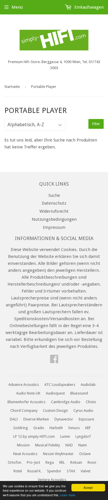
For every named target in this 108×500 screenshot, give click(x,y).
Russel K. (34, 471)
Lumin (65, 436)
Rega (50, 462)
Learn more (67, 495)
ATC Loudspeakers (59, 384)
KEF (88, 428)
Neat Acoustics (25, 454)
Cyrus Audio (83, 410)
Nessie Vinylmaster (58, 454)
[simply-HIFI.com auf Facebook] (54, 360)
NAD (69, 445)
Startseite (12, 86)
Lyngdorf (83, 436)
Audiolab (88, 384)
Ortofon (14, 462)
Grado (38, 428)
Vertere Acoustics (52, 480)
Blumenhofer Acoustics (26, 402)
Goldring (20, 428)
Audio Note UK (28, 393)
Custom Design (55, 410)
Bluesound (79, 393)
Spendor (54, 471)
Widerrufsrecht (54, 211)
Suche (54, 195)
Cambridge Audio (65, 402)
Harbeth (56, 428)
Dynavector (63, 419)
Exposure (86, 419)
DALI (14, 419)
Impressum (54, 227)
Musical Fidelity (47, 445)
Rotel (18, 471)
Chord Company (23, 410)
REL (62, 462)
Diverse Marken (36, 419)
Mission (23, 445)
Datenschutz (54, 203)
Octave (85, 454)
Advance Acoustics (23, 384)
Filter (96, 124)
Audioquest (55, 393)
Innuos (74, 428)
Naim (82, 445)
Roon (92, 462)
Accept (88, 487)
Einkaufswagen (88, 7)
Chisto (91, 402)
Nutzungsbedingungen (54, 219)
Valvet (85, 471)
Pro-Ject (33, 462)
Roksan (76, 462)
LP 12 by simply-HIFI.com (34, 436)
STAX (71, 471)
